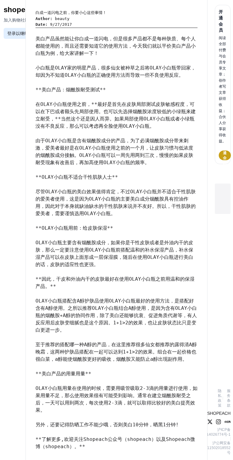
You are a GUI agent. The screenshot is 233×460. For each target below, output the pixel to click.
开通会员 (225, 155)
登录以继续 (18, 33)
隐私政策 (219, 398)
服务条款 (229, 398)
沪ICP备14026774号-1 (219, 432)
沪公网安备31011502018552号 (216, 448)
